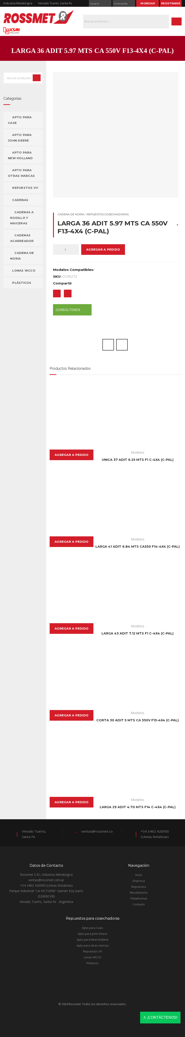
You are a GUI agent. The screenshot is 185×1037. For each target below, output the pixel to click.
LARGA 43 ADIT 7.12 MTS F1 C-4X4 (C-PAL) (137, 633)
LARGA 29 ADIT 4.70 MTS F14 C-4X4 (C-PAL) (138, 807)
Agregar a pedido (103, 249)
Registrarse (170, 3)
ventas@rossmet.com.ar (100, 831)
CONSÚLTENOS (68, 309)
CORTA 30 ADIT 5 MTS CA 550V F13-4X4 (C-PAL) (137, 720)
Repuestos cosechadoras (108, 214)
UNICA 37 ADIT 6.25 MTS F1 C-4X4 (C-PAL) (137, 460)
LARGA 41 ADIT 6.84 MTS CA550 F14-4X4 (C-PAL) (137, 547)
